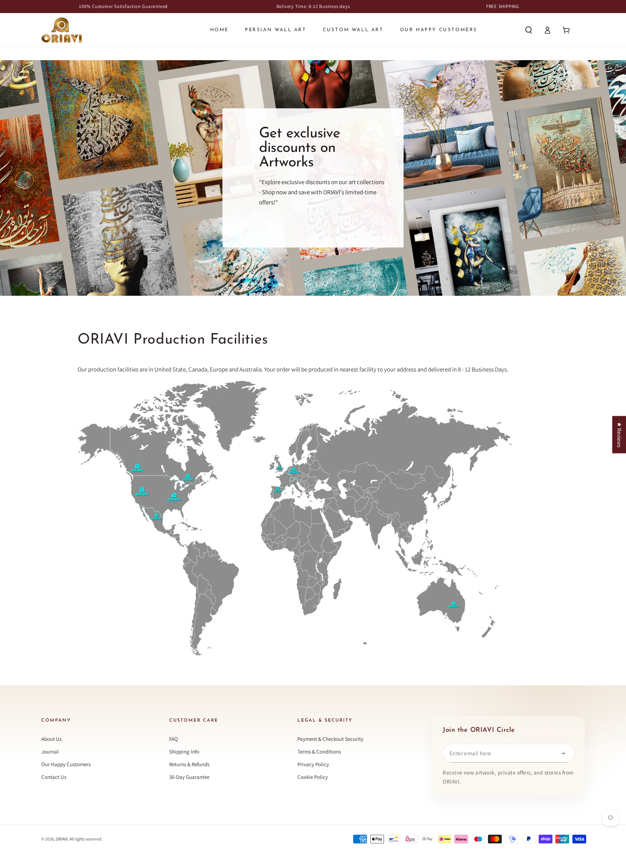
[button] (528, 30)
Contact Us (53, 776)
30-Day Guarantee (189, 776)
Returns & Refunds (189, 764)
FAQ (173, 738)
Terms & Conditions (319, 751)
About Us (51, 738)
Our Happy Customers (66, 764)
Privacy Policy (313, 764)
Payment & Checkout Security (330, 738)
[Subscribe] (565, 753)
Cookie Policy (312, 776)
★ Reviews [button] (619, 434)
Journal (50, 751)
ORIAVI (62, 839)
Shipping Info (184, 751)
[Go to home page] (61, 30)
